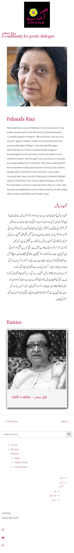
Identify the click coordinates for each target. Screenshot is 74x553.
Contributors (21, 466)
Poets (17, 458)
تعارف (61, 478)
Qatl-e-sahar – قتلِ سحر (29, 397)
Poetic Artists (20, 462)
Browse (14, 449)
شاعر (55, 491)
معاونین (53, 500)
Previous (11, 421)
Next (65, 421)
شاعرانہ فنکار (52, 495)
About (13, 444)
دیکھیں (61, 482)
